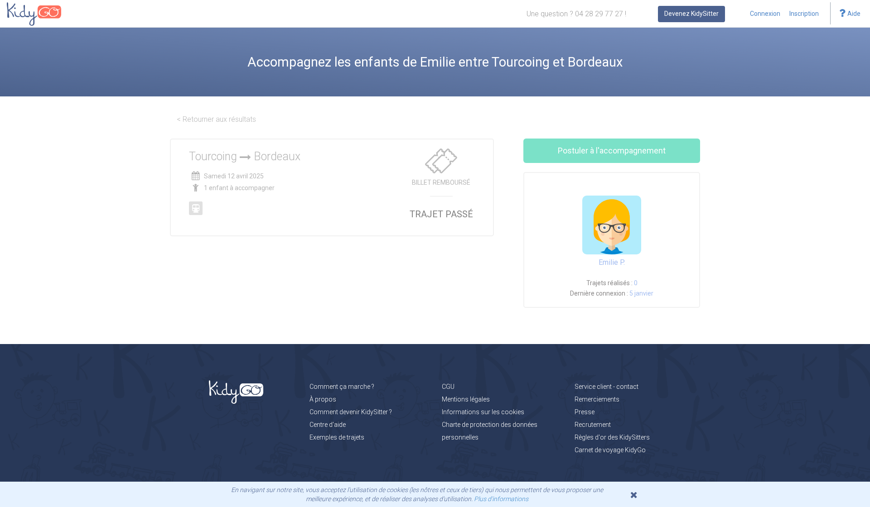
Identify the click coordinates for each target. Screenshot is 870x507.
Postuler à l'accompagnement (612, 150)
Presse (584, 412)
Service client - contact (606, 386)
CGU (448, 386)
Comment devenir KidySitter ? (350, 412)
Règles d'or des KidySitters (612, 437)
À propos (322, 399)
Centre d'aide (327, 424)
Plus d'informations (501, 498)
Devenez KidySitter (691, 13)
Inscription (804, 13)
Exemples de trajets (336, 437)
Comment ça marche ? (341, 386)
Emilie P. (612, 262)
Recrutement (593, 424)
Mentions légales (466, 399)
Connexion (765, 13)
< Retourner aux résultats (216, 119)
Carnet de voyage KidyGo (610, 450)
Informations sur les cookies (483, 412)
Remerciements (597, 399)
